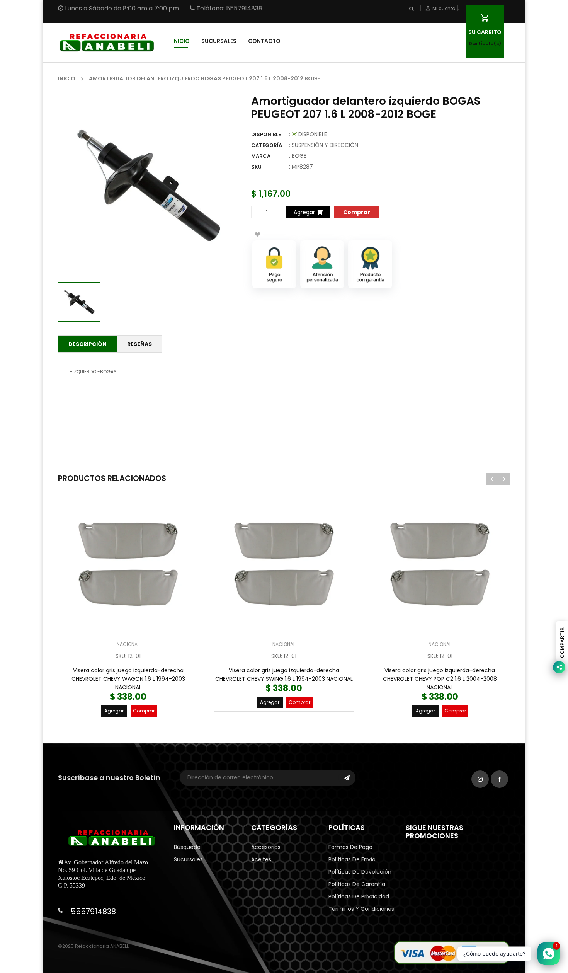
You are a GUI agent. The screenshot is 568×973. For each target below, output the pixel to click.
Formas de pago (350, 847)
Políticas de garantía (356, 884)
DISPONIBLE (266, 134)
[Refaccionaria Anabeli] (451, 952)
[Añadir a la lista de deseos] (257, 234)
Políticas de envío (352, 859)
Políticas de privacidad (358, 896)
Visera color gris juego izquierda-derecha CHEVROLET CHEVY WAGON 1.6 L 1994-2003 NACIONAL (128, 678)
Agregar (114, 710)
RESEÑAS (139, 344)
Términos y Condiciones (361, 909)
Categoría (266, 145)
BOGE (299, 156)
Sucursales (188, 859)
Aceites (261, 859)
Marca (260, 156)
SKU (256, 166)
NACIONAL (128, 644)
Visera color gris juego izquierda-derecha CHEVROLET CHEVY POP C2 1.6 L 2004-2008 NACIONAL (440, 678)
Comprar (144, 710)
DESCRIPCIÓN (87, 344)
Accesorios (266, 847)
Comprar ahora (356, 211)
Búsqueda (187, 847)
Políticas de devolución (359, 872)
